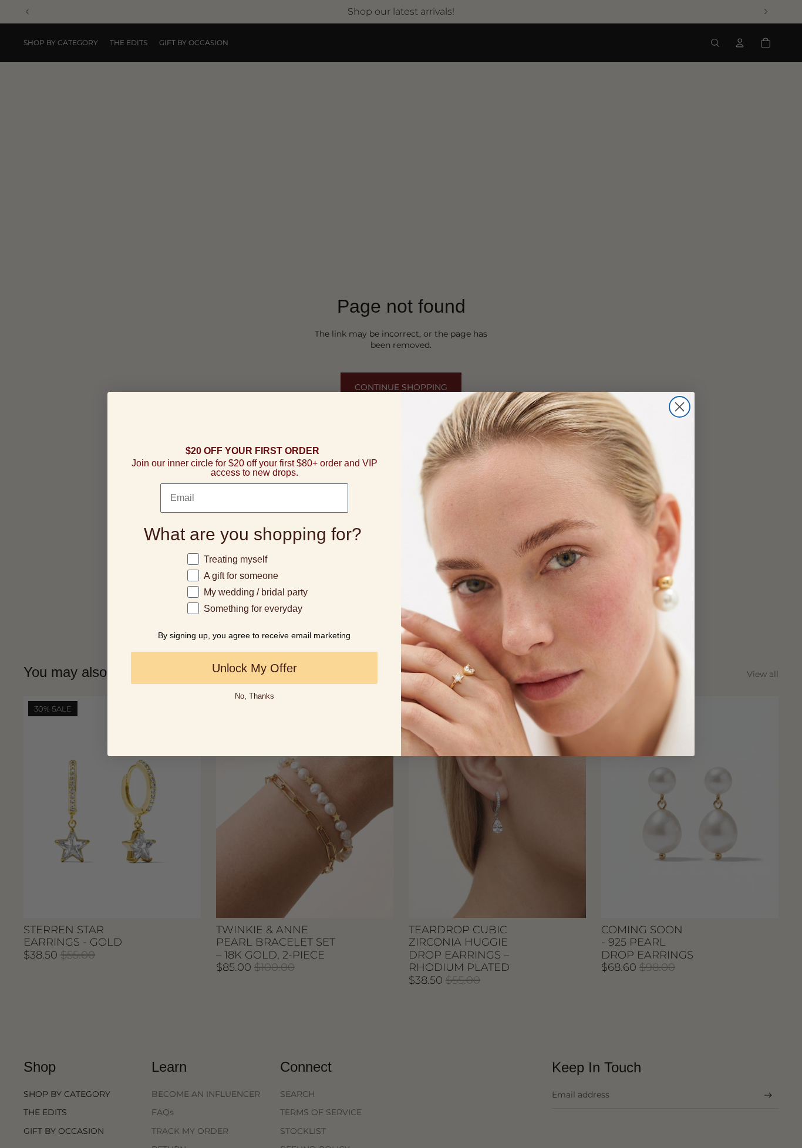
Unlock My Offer (254, 668)
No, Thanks (254, 696)
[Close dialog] (679, 407)
